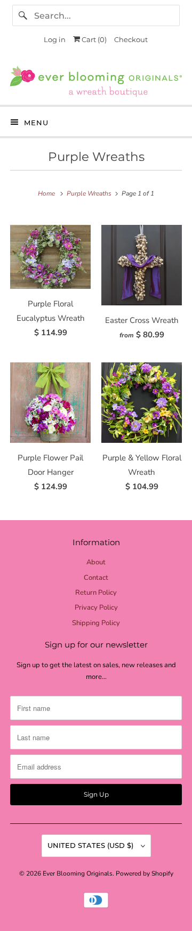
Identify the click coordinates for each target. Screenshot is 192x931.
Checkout (131, 39)
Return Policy (96, 592)
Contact (96, 577)
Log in (55, 39)
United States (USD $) (91, 845)
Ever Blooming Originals (78, 873)
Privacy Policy (96, 607)
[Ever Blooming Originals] (96, 81)
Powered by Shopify (144, 873)
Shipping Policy (96, 623)
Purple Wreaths (96, 156)
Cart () (93, 39)
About (96, 562)
